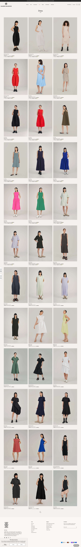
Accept (13, 544)
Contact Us (47, 528)
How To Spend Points (49, 524)
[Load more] (40, 512)
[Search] (77, 5)
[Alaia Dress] (40, 77)
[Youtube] (6, 537)
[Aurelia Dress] (65, 202)
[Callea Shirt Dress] (40, 407)
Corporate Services (33, 532)
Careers (32, 531)
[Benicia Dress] (65, 243)
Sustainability (33, 526)
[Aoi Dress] (65, 119)
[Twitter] (10, 537)
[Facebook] (4, 537)
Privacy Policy (48, 529)
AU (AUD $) (69, 4)
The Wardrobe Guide (34, 528)
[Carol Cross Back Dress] (65, 448)
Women (27, 4)
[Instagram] (8, 537)
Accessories (35, 4)
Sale (39, 4)
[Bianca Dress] (40, 285)
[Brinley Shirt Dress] (16, 366)
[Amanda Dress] (65, 77)
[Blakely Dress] (40, 326)
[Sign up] (76, 527)
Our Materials (33, 527)
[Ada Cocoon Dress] (16, 35)
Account (74, 4)
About (43, 4)
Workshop (52, 4)
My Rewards (47, 4)
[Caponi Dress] (16, 448)
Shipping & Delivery (49, 527)
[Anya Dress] (16, 119)
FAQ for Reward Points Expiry (50, 523)
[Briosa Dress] (65, 366)
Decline (22, 544)
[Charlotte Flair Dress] (40, 488)
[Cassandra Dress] (16, 488)
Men (31, 4)
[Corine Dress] (65, 488)
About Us (32, 523)
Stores (32, 524)
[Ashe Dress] (40, 160)
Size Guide (32, 529)
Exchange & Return (49, 526)
